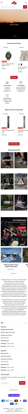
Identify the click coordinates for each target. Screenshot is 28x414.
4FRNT (3, 133)
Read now (10, 269)
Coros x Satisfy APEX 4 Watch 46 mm (8, 64)
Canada (13, 389)
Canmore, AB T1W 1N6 (6, 335)
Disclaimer (9, 410)
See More (14, 77)
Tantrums (20, 69)
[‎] (7, 160)
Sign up (22, 383)
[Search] (25, 7)
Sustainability (6, 408)
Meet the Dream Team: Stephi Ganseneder (11, 265)
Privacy (12, 408)
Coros (3, 66)
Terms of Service (19, 408)
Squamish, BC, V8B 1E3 (6, 359)
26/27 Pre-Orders (14, 143)
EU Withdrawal (17, 410)
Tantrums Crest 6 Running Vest (22, 67)
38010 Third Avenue (6, 356)
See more (13, 273)
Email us (7, 102)
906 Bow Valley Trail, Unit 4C (8, 332)
